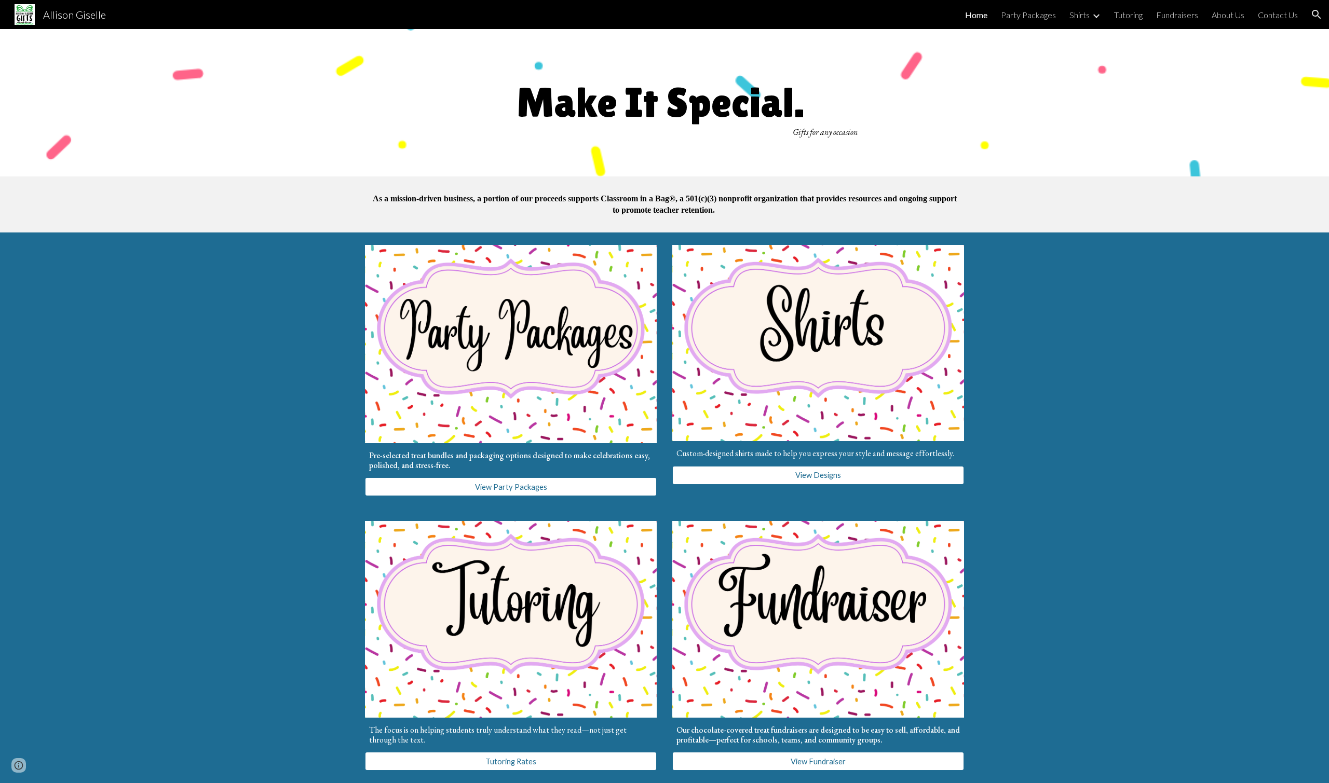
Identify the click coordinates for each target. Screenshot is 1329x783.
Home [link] (976, 15)
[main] (664, 102)
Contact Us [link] (1278, 15)
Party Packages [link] (1028, 15)
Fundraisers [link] (1177, 15)
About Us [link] (1228, 15)
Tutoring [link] (1128, 15)
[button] (1316, 14)
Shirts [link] (1079, 15)
